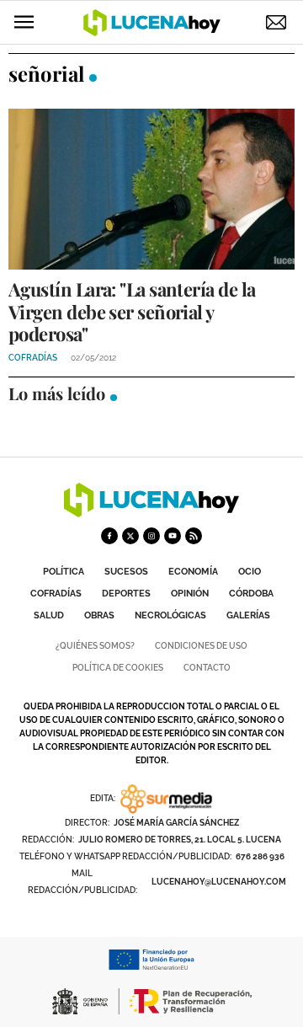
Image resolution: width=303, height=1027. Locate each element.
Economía (193, 571)
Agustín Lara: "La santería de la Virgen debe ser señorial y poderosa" (131, 311)
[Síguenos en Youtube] (172, 535)
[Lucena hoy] (151, 513)
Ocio (249, 571)
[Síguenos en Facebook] (109, 535)
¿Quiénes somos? (95, 645)
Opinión (190, 593)
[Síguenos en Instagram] (151, 535)
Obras (99, 615)
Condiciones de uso (201, 645)
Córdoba (251, 593)
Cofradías (56, 593)
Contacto (207, 667)
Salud (49, 615)
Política (63, 571)
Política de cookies (117, 667)
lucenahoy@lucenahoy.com (219, 881)
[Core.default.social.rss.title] (193, 535)
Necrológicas (170, 615)
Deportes (126, 593)
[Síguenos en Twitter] (130, 535)
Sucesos (126, 571)
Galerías (248, 615)
